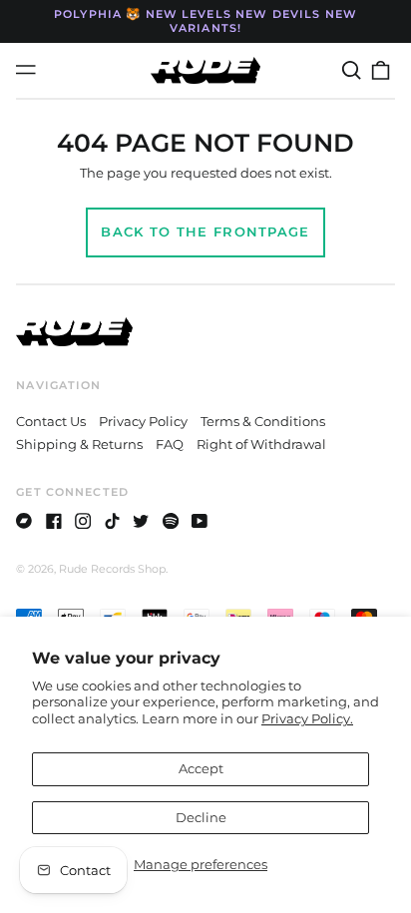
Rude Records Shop (112, 569)
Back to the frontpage (205, 231)
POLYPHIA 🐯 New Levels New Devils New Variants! (205, 21)
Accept (201, 768)
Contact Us (51, 421)
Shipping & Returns (79, 444)
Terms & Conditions (263, 421)
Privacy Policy (143, 421)
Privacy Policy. (307, 718)
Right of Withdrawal (261, 444)
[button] (350, 70)
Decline (201, 817)
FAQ (170, 444)
